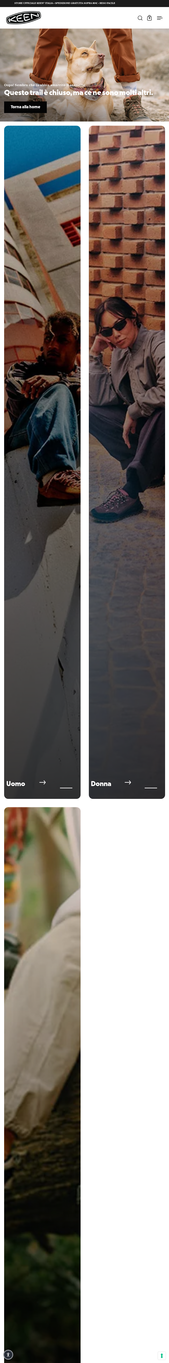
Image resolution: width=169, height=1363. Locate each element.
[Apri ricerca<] (141, 18)
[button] (8, 1355)
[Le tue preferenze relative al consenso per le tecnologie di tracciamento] (162, 1356)
